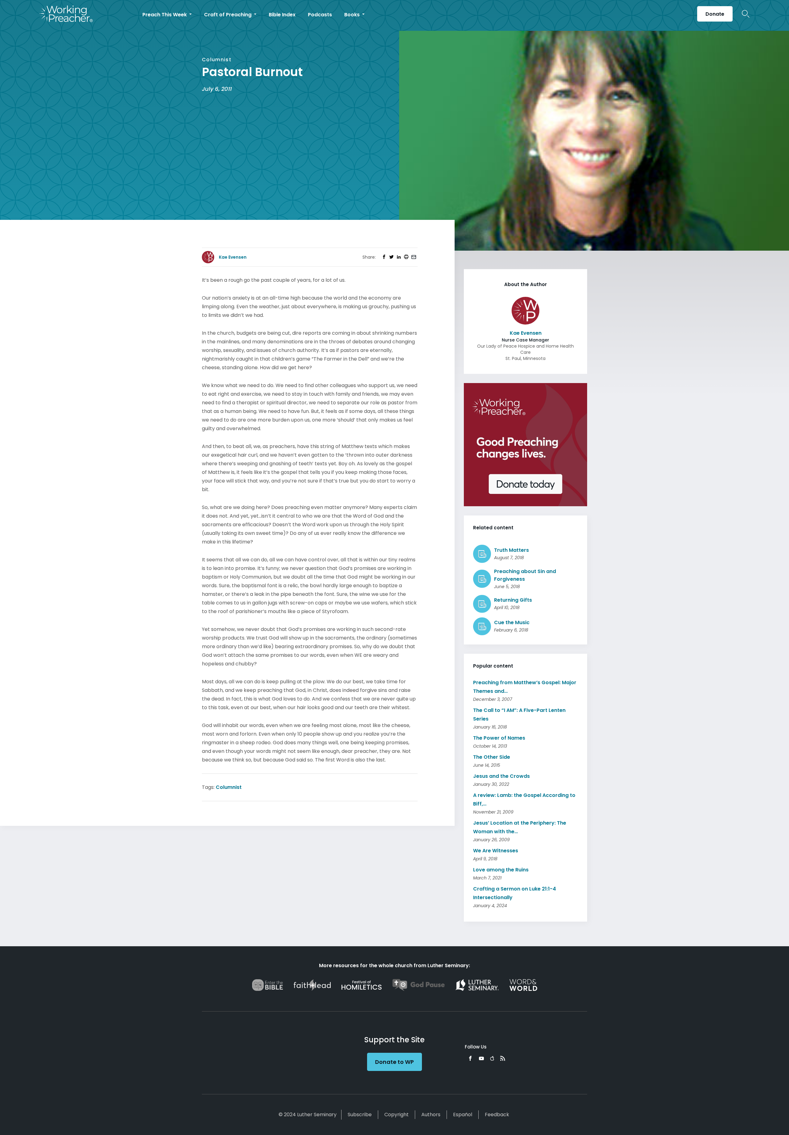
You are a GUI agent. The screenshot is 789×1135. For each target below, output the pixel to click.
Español (462, 1114)
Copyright (396, 1114)
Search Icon (746, 13)
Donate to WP (394, 1062)
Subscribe (360, 1114)
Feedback (497, 1114)
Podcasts (320, 14)
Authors (430, 1114)
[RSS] (502, 1058)
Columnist (229, 787)
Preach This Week (165, 14)
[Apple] (492, 1058)
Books (352, 14)
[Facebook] (470, 1058)
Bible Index (282, 14)
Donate (714, 14)
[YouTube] (481, 1058)
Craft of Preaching (228, 14)
